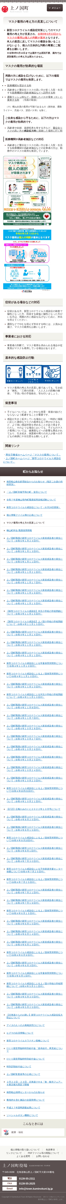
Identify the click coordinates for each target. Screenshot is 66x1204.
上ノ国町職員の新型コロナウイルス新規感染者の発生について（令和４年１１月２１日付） (35, 570)
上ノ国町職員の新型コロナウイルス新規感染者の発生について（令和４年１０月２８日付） (35, 727)
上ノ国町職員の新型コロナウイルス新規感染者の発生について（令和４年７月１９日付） (35, 901)
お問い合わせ (43, 1156)
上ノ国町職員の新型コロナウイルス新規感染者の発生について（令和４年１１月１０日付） (35, 685)
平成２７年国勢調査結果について (23, 1107)
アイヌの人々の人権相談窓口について (26, 1025)
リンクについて (14, 1153)
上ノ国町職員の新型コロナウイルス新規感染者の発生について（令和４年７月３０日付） (35, 859)
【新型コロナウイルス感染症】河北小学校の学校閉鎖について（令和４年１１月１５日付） (35, 612)
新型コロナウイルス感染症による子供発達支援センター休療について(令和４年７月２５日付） (35, 870)
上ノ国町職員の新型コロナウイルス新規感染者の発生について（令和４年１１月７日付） (35, 716)
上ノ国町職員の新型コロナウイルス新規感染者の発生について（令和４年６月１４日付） (35, 932)
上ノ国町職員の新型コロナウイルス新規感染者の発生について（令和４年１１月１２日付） (35, 643)
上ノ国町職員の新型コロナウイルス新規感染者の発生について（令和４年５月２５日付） (35, 1005)
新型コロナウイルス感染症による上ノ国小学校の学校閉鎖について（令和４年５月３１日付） (35, 985)
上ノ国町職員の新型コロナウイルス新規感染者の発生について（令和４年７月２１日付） (35, 891)
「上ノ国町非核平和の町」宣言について (27, 492)
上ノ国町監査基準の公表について (23, 1074)
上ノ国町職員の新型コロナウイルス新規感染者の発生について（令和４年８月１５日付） (35, 828)
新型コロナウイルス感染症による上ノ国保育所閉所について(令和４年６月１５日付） (35, 912)
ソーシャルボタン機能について (22, 1115)
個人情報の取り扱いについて (25, 1150)
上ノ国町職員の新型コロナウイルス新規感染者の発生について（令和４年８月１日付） (35, 849)
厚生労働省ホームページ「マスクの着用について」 (33, 454)
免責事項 (50, 1150)
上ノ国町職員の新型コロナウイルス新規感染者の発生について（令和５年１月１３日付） (35, 550)
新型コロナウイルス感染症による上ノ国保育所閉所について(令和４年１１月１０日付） (35, 675)
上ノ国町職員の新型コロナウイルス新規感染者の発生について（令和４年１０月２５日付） (35, 758)
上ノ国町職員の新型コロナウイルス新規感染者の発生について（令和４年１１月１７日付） (35, 581)
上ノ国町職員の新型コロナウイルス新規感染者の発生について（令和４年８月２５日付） (35, 818)
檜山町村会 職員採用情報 (19, 530)
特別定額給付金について (19, 1066)
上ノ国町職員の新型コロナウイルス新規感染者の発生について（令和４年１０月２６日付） (35, 748)
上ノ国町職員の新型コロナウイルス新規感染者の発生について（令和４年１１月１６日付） (35, 591)
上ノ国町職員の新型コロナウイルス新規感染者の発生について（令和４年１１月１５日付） (35, 602)
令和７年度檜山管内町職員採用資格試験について (31, 499)
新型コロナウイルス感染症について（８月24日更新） (34, 507)
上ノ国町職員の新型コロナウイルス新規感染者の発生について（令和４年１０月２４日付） (35, 768)
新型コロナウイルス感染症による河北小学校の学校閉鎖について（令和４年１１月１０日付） (35, 695)
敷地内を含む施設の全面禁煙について (26, 1100)
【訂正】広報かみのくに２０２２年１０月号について (33, 809)
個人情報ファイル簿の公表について (24, 515)
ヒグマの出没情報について (20, 1033)
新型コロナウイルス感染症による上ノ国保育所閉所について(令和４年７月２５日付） (35, 880)
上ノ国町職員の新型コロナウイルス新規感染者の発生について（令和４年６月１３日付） (35, 943)
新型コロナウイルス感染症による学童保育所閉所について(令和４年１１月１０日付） (35, 664)
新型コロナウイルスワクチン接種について (28, 1040)
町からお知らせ (33, 471)
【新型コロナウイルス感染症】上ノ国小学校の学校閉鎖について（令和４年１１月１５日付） (35, 623)
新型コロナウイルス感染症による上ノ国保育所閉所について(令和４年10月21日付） (35, 789)
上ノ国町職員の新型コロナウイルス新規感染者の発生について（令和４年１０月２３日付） (35, 779)
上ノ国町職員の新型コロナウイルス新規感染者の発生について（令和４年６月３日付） (35, 964)
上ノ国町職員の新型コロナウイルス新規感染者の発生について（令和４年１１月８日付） (35, 706)
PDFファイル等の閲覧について (43, 1153)
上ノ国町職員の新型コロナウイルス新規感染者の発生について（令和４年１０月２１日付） (35, 800)
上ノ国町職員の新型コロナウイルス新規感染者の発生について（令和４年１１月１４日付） (35, 633)
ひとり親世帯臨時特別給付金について (26, 1059)
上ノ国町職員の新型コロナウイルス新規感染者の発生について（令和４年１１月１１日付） (35, 654)
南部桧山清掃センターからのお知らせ (26, 1092)
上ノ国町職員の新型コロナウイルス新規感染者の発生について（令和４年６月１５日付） (35, 922)
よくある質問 (23, 1156)
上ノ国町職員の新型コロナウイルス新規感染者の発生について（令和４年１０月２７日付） (35, 737)
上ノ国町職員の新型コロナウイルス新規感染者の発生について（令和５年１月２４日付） (35, 539)
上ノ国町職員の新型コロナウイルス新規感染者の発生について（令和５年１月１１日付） (35, 560)
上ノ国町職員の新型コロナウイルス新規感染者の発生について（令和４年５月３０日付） (35, 995)
